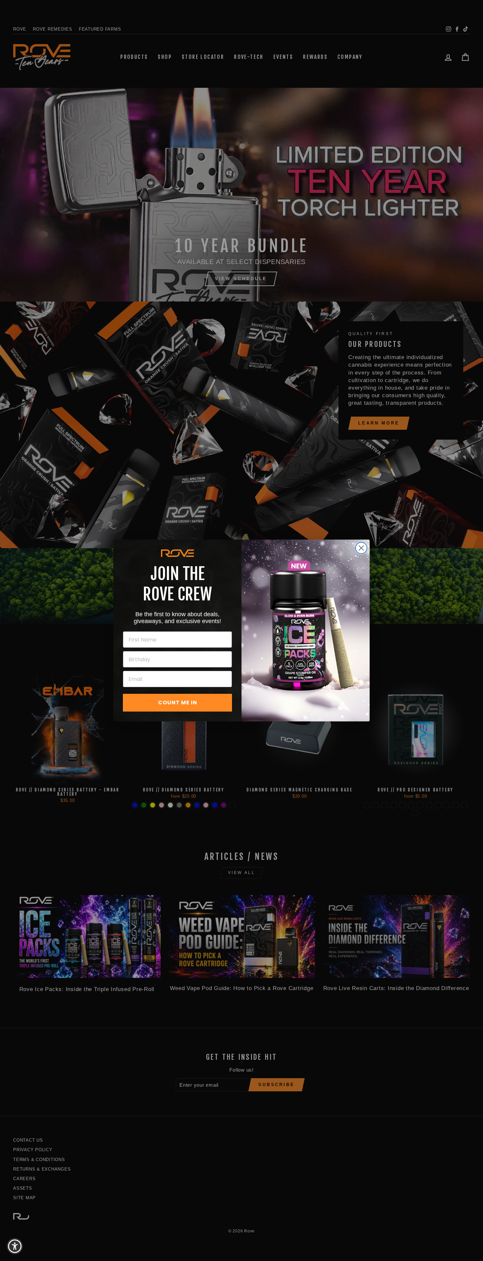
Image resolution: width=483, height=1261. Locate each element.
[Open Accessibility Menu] (15, 1246)
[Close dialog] (361, 548)
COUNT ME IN (177, 702)
